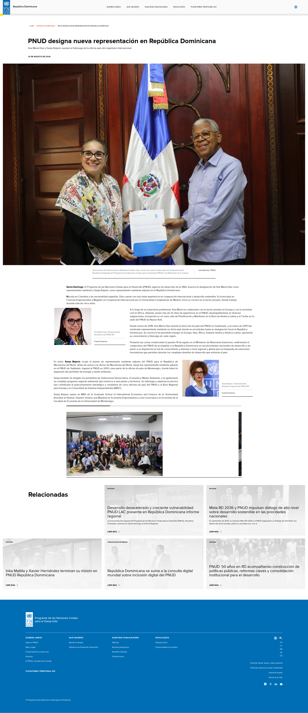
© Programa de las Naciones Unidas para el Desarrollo (48, 700)
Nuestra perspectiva (120, 647)
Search (300, 7)
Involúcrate (179, 7)
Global (295, 7)
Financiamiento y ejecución (37, 651)
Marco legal (30, 647)
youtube (281, 684)
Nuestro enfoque (76, 642)
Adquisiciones (161, 642)
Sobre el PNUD (32, 642)
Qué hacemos (133, 7)
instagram (265, 684)
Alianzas (29, 656)
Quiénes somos (114, 7)
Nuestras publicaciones (156, 7)
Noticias (115, 642)
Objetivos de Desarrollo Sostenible (83, 647)
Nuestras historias (119, 651)
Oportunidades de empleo (166, 647)
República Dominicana (25, 6)
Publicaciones (118, 656)
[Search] (280, 647)
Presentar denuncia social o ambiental (266, 667)
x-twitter (270, 684)
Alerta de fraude (275, 672)
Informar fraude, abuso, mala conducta (266, 663)
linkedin (276, 684)
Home (31, 26)
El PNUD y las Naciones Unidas (38, 661)
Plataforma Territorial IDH (204, 7)
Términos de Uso (275, 677)
